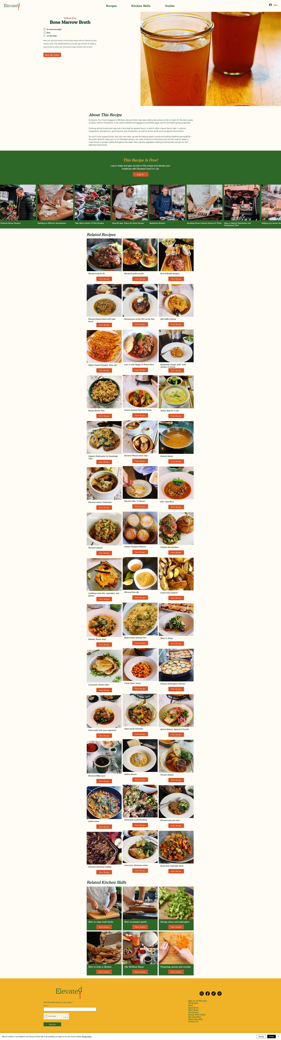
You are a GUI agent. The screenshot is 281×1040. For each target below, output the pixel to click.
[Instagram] (202, 993)
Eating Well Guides (196, 1014)
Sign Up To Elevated (197, 1001)
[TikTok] (213, 993)
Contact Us (193, 1021)
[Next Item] (277, 206)
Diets (190, 1005)
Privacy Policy (87, 1036)
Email (45, 1005)
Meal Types (193, 1010)
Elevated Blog (194, 1017)
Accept (271, 1036)
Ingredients (193, 1008)
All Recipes (193, 1003)
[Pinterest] (219, 993)
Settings (261, 1036)
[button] (111, 6)
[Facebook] (207, 993)
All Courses (193, 1012)
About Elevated (195, 1019)
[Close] (278, 1036)
